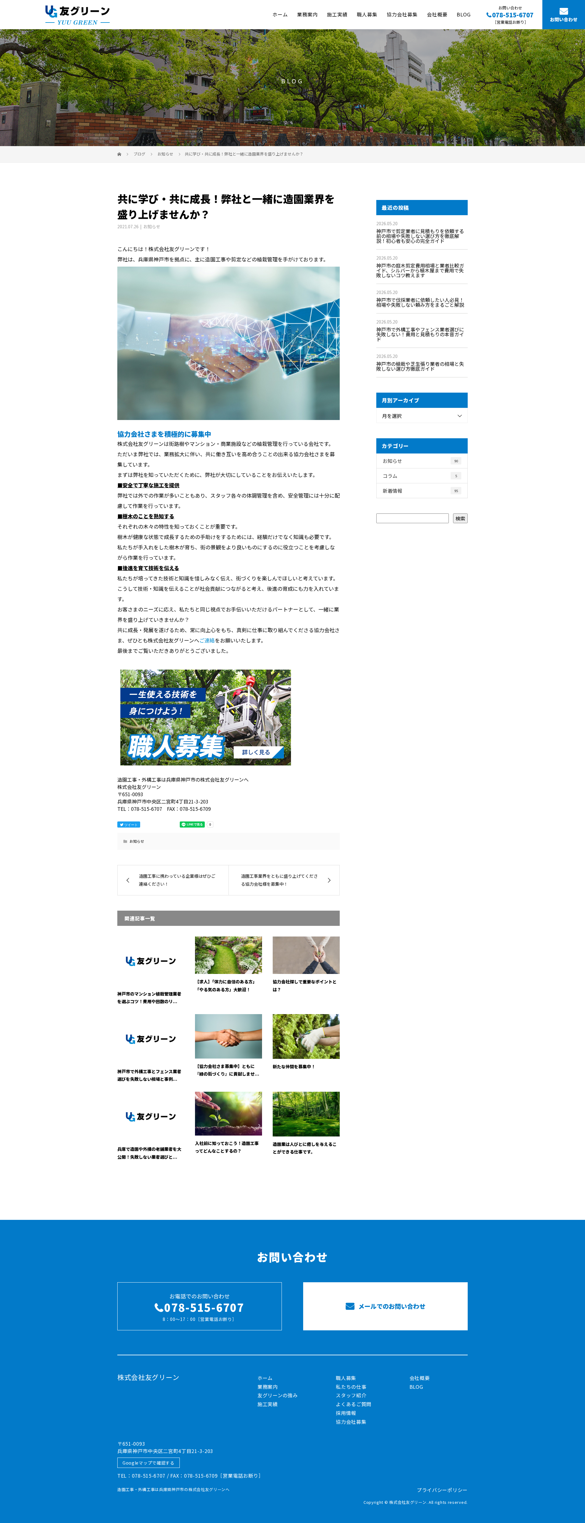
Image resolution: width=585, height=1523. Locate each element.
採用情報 (346, 1412)
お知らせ (151, 226)
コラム (420, 475)
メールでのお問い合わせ (391, 1306)
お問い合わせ (563, 19)
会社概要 (437, 14)
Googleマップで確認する (148, 1463)
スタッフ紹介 (351, 1395)
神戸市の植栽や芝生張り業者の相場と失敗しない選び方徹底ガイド (420, 366)
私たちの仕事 (351, 1386)
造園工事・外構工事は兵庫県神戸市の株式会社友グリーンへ (173, 1489)
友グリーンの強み (277, 1395)
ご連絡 (207, 640)
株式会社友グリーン (148, 1377)
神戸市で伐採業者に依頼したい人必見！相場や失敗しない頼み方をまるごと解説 (420, 302)
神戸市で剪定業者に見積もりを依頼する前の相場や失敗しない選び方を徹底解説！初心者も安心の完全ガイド (420, 235)
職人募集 (367, 14)
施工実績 (337, 14)
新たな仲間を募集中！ (294, 1066)
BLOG (464, 14)
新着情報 (420, 490)
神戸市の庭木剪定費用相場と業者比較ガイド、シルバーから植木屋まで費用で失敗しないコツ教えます (420, 270)
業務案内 (307, 14)
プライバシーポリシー (442, 1489)
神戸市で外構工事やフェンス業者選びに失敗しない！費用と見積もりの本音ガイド (420, 334)
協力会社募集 (402, 14)
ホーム (280, 14)
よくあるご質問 (353, 1404)
